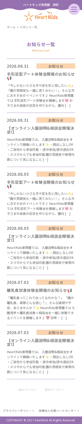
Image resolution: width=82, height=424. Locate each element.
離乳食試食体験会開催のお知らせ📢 (39, 290)
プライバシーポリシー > (18, 410)
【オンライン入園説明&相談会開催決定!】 (40, 130)
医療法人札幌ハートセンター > (59, 410)
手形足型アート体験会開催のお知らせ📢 (41, 76)
